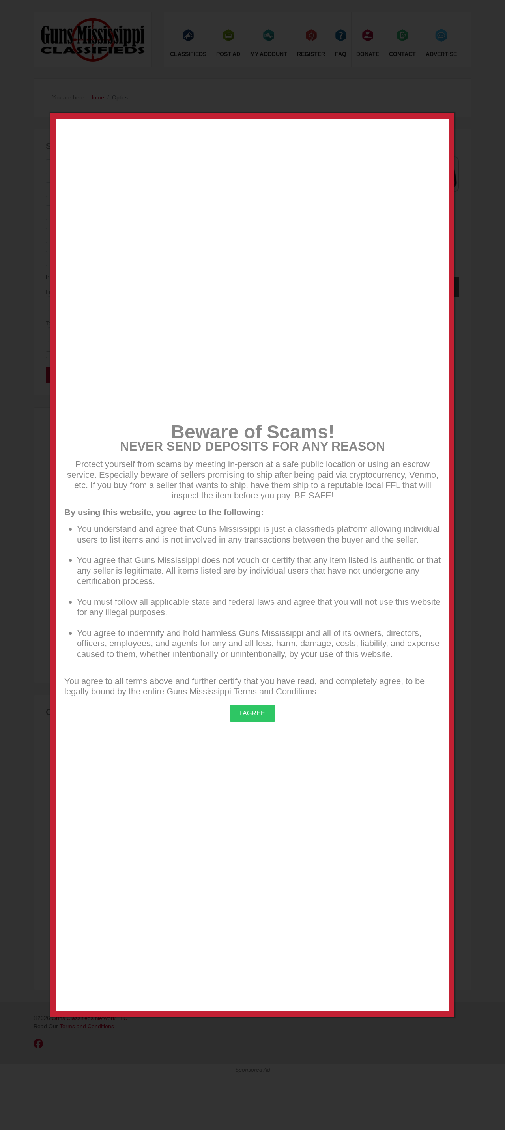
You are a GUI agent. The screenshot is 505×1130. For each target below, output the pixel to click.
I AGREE (252, 713)
